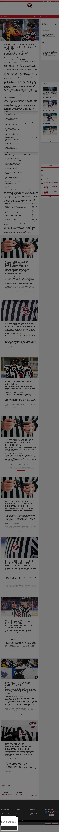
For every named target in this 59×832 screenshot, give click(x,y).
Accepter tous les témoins (9, 827)
